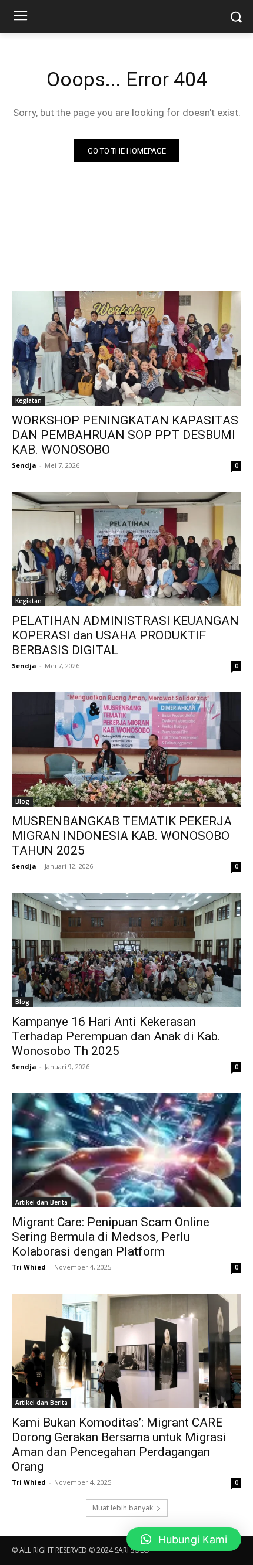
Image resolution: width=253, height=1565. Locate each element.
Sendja (24, 465)
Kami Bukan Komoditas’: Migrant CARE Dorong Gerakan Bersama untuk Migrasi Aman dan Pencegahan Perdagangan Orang (119, 1445)
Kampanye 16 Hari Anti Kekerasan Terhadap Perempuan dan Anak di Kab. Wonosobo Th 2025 (116, 1036)
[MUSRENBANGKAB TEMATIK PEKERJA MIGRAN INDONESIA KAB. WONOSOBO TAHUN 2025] (126, 749)
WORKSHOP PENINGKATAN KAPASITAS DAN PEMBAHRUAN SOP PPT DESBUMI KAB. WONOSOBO (125, 435)
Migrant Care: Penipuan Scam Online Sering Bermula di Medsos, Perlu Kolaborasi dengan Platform (110, 1236)
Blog (22, 801)
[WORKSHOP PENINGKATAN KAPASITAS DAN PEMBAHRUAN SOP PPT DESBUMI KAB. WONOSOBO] (126, 348)
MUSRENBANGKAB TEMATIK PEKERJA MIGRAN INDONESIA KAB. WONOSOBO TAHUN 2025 (122, 836)
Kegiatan (28, 400)
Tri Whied (29, 1267)
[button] (183, 1539)
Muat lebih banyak (122, 1508)
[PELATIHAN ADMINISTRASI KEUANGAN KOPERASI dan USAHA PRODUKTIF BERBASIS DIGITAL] (126, 549)
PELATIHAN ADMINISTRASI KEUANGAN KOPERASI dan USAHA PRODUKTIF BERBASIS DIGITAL (125, 635)
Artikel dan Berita (41, 1202)
